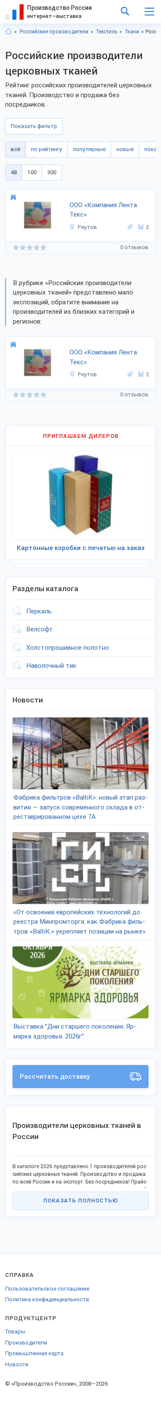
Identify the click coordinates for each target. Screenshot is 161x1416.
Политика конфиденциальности (47, 1299)
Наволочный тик (51, 665)
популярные (89, 149)
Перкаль (39, 611)
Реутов (87, 227)
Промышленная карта (34, 1353)
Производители (26, 1342)
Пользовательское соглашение (47, 1288)
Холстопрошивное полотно (67, 647)
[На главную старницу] (8, 32)
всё (15, 149)
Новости (16, 1364)
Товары (15, 1331)
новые (125, 149)
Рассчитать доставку (55, 1076)
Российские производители (54, 32)
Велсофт (39, 629)
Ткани (132, 32)
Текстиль (106, 32)
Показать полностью (80, 1200)
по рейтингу (46, 149)
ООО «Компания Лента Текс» (103, 210)
